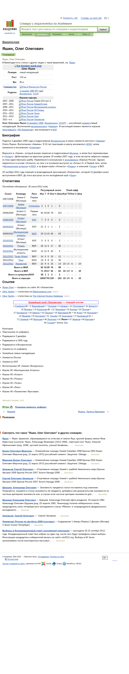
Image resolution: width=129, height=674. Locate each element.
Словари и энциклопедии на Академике (46, 23)
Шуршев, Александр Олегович (19, 487)
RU (105, 18)
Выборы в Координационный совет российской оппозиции (36, 530)
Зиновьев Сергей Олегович (17, 469)
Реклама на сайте (57, 557)
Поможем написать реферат (31, 407)
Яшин (5, 438)
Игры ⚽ (86, 34)
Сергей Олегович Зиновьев (17, 478)
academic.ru (10, 33)
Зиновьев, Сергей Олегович (18, 515)
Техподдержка (43, 557)
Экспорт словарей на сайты (13, 564)
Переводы (57, 34)
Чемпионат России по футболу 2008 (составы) (28, 521)
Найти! (103, 29)
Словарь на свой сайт (91, 18)
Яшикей (11, 411)
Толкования (42, 34)
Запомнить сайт (70, 18)
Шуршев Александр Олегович (19, 500)
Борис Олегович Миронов (17, 451)
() (21, 256)
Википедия (27, 34)
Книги (71, 34)
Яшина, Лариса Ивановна (91, 411)
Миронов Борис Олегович (17, 460)
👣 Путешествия (11, 559)
